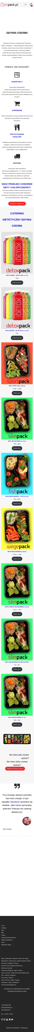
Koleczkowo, (19, 965)
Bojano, (3, 958)
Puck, (3, 977)
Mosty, (13, 972)
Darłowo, (19, 961)
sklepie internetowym (25, 116)
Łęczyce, (8, 972)
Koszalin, (10, 968)
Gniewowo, (4, 963)
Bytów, (27, 958)
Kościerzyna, (4, 970)
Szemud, (3, 984)
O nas (3, 925)
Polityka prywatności (6, 940)
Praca (3, 942)
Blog (2, 932)
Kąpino (16, 970)
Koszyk (3, 935)
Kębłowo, (11, 970)
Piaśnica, (7, 975)
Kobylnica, (13, 965)
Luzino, (3, 972)
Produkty (3, 928)
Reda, (6, 977)
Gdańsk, (24, 961)
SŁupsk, (17, 980)
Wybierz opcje (17, 393)
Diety (2, 930)
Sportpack (15, 802)
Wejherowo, (13, 984)
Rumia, (3, 980)
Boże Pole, (22, 958)
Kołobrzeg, (4, 968)
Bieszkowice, (4, 961)
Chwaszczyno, (13, 961)
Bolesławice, (9, 958)
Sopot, (10, 982)
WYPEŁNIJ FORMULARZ (17, 203)
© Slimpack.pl (24, 1027)
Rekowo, (11, 977)
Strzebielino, (15, 982)
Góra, (8, 965)
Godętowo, (11, 963)
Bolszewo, (16, 958)
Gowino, (16, 963)
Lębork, (20, 970)
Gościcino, (4, 965)
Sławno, (13, 980)
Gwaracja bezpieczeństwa (8, 937)
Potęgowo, (13, 975)
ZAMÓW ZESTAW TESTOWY (15, 768)
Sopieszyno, (4, 982)
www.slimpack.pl (5, 1010)
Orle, (2, 975)
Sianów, (8, 980)
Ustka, (8, 984)
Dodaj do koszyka (17, 282)
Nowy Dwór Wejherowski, (22, 972)
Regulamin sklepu (6, 944)
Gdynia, (29, 961)
